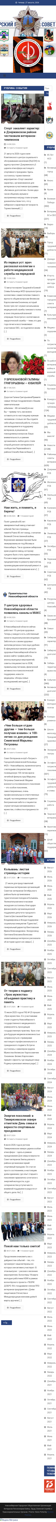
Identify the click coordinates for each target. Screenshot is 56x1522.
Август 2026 (50, 870)
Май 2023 (49, 1227)
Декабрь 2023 (51, 1163)
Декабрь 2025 (51, 943)
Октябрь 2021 (51, 1401)
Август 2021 (50, 1420)
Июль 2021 (49, 1429)
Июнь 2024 (49, 1108)
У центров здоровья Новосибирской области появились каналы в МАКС (22, 609)
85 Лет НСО (50, 157)
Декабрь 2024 (51, 1053)
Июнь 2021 (49, 1438)
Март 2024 (49, 1135)
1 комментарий (27, 516)
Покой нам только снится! (22, 1246)
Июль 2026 (49, 879)
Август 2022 (50, 1310)
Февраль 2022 (51, 1365)
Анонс (50, 180)
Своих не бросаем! (51, 618)
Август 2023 (50, 1200)
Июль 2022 (49, 1319)
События (51, 680)
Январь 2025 (50, 1044)
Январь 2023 (50, 1264)
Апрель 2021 (50, 1456)
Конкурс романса (51, 719)
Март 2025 (49, 1025)
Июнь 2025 (49, 998)
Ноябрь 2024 (50, 1062)
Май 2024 (49, 1117)
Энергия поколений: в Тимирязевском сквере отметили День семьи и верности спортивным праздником (20, 1123)
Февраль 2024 (51, 1145)
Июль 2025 (49, 989)
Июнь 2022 (49, 1328)
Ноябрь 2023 (50, 1172)
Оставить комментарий (17, 148)
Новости (51, 445)
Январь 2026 (50, 934)
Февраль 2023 (51, 1255)
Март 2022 (49, 1356)
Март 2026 (49, 915)
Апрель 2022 (50, 1346)
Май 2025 (49, 1007)
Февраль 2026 (51, 925)
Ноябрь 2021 (50, 1392)
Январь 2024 (50, 1154)
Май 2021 (49, 1447)
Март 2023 (49, 1246)
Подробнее (15, 216)
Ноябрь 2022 (50, 1282)
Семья (50, 628)
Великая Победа (51, 201)
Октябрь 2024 (51, 1071)
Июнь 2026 (49, 888)
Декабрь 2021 (51, 1383)
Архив (50, 189)
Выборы (51, 233)
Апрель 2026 (50, 906)
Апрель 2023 (50, 1236)
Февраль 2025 (51, 1035)
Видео (50, 224)
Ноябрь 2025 (50, 952)
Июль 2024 (49, 1099)
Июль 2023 (49, 1209)
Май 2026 (49, 897)
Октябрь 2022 (51, 1291)
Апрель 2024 (50, 1126)
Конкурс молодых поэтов (51, 704)
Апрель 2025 (50, 1016)
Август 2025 (50, 980)
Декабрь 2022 (51, 1273)
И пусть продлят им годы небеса (51, 281)
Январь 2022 (50, 1374)
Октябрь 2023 (51, 1181)
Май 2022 (49, 1337)
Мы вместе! (50, 434)
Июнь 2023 (49, 1218)
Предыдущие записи (8, 1323)
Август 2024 (50, 1090)
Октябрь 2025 (51, 961)
